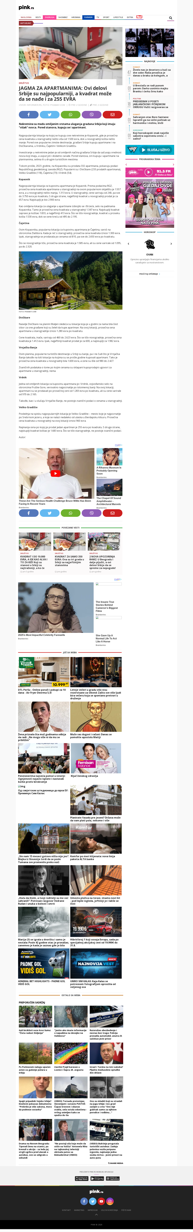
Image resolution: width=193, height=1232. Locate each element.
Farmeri (88, 17)
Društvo (24, 83)
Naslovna (26, 17)
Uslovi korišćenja (109, 1210)
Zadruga (49, 17)
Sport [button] (106, 17)
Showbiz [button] (63, 17)
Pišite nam (126, 1210)
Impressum (93, 1210)
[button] (22, 547)
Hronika (75, 17)
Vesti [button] (38, 17)
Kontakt (66, 1210)
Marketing (79, 1210)
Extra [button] (130, 17)
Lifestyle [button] (118, 17)
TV (97, 17)
